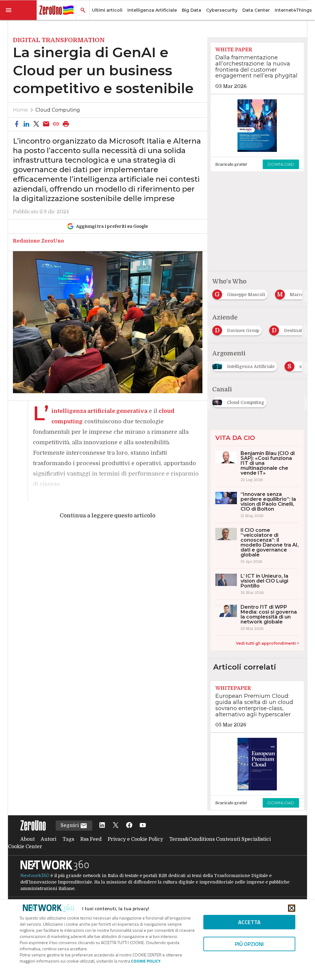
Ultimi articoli (107, 10)
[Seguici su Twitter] (115, 826)
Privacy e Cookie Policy (135, 839)
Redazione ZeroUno (38, 241)
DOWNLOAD (281, 164)
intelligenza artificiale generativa (99, 411)
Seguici (70, 825)
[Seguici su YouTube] (142, 826)
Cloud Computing (57, 110)
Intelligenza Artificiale (152, 10)
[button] (18, 10)
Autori (48, 839)
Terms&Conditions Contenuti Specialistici (220, 839)
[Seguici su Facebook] (129, 826)
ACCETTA (249, 922)
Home (20, 110)
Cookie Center (25, 846)
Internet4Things (293, 10)
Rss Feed (91, 839)
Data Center (256, 10)
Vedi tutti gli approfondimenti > (267, 643)
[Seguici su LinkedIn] (102, 826)
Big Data (191, 10)
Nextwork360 (34, 875)
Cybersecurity (221, 10)
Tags (68, 839)
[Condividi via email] (46, 124)
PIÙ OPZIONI (249, 944)
